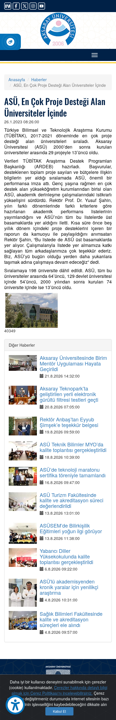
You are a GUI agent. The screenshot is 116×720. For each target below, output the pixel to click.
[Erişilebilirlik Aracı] (15, 704)
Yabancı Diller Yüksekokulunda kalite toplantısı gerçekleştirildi (66, 556)
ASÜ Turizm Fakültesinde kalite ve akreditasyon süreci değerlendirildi (71, 500)
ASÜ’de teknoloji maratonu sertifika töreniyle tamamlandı (73, 472)
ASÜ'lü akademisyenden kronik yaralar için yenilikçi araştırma (69, 587)
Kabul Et (59, 711)
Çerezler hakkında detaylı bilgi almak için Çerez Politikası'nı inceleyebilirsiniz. (59, 690)
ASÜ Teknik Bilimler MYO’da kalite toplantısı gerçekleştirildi (73, 446)
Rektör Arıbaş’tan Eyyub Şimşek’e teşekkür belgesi (69, 421)
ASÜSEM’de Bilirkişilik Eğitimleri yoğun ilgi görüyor (71, 528)
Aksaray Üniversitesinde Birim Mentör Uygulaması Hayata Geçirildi (73, 363)
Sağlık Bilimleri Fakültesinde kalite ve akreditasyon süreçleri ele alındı (71, 619)
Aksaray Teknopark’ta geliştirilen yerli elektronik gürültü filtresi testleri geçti (69, 394)
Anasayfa (16, 79)
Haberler (39, 79)
